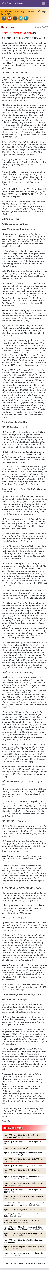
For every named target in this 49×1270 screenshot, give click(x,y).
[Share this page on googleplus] (15, 18)
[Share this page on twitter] (20, 18)
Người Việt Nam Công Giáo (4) (16, 1166)
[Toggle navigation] (43, 3)
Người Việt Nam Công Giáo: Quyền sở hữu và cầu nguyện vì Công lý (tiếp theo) (24, 1204)
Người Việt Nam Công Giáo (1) (16, 1209)
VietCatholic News (13, 3)
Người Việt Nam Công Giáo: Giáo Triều (20, 1170)
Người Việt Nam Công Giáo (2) (16, 1148)
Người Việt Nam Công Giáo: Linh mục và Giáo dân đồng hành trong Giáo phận (23, 1228)
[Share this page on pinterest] (9, 18)
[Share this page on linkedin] (26, 18)
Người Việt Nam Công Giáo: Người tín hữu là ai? (24, 1196)
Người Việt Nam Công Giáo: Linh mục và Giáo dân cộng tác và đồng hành (23, 1153)
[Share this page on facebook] (4, 18)
